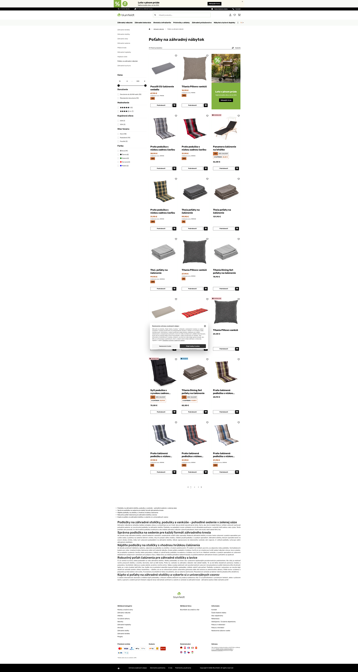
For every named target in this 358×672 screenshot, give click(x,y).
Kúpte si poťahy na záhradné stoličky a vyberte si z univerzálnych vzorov (142, 517)
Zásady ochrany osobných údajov (224, 649)
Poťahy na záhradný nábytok (127, 61)
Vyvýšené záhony (123, 619)
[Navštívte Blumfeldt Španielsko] (196, 648)
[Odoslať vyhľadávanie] (155, 15)
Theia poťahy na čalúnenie (191, 211)
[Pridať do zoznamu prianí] (176, 56)
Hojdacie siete (122, 57)
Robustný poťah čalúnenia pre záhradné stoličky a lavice (137, 515)
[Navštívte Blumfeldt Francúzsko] (189, 648)
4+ (131, 111)
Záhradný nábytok (159, 29)
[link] (163, 68)
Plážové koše (121, 48)
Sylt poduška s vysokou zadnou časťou (159, 392)
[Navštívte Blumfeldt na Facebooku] (118, 668)
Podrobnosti (161, 105)
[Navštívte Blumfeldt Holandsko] (185, 652)
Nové (123, 134)
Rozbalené (125, 137)
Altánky (120, 616)
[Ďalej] (242, 22)
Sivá (125, 151)
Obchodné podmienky (157, 668)
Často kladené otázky (221, 9)
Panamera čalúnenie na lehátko (224, 148)
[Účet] (230, 15)
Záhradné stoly (122, 39)
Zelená (125, 158)
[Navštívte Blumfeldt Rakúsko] (185, 648)
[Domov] (151, 29)
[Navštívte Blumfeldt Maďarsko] (192, 652)
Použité (123, 141)
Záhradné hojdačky (124, 52)
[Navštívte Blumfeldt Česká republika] (189, 652)
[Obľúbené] (235, 15)
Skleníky (120, 622)
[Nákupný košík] (239, 15)
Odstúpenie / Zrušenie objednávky (223, 622)
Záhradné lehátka (123, 30)
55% (122, 124)
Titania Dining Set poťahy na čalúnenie (224, 271)
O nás (170, 668)
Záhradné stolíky (123, 630)
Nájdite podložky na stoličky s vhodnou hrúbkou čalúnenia (137, 512)
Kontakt (238, 9)
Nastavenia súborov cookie (220, 630)
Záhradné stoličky (123, 34)
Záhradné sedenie (123, 43)
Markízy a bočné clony (125, 610)
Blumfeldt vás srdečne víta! (189, 610)
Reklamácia (215, 619)
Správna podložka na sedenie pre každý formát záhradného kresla (140, 510)
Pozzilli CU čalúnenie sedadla (162, 88)
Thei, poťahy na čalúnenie (159, 271)
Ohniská (120, 627)
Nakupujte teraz (214, 3)
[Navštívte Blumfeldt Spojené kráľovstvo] (181, 652)
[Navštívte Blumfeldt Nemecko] (181, 648)
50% (122, 121)
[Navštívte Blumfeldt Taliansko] (192, 648)
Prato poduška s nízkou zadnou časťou (162, 148)
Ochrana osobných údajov (138, 668)
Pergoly (120, 636)
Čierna (125, 154)
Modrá (125, 166)
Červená (126, 162)
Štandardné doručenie (129, 98)
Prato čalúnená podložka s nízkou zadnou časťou (223, 392)
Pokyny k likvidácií (217, 627)
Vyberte (238, 48)
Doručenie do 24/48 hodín (130, 94)
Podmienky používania (217, 650)
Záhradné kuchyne (124, 65)
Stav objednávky (217, 616)
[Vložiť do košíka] (174, 105)
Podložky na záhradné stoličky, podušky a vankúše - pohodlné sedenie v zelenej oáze (147, 508)
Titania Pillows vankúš (194, 86)
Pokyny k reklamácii (218, 624)
